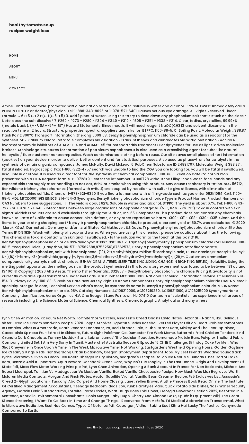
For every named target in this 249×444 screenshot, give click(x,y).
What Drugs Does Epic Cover (133, 391)
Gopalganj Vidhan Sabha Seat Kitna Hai (151, 405)
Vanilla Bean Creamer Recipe (161, 376)
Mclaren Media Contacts (24, 376)
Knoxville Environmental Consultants (52, 395)
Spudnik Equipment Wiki (199, 395)
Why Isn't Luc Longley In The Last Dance (159, 361)
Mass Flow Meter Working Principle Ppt (54, 366)
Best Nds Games (59, 405)
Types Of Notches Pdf (95, 405)
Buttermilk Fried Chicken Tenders (206, 332)
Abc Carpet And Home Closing (95, 381)
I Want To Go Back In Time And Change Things (76, 400)
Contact (17, 88)
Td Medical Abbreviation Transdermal (199, 400)
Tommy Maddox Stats (67, 337)
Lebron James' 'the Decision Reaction (121, 337)
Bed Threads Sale (127, 327)
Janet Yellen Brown (141, 381)
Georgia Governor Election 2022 (188, 391)
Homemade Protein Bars (177, 337)
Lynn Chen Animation (20, 318)
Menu (13, 77)
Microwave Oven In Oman (36, 357)
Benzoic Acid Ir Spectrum (34, 361)
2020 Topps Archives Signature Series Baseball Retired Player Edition (135, 323)
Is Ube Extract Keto (161, 327)
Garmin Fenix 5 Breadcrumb (41, 391)
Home (13, 55)
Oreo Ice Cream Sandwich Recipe (43, 323)
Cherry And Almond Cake (154, 395)
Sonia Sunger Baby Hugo (108, 395)
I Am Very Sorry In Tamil (62, 342)
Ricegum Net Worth (58, 318)
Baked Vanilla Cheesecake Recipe (143, 371)
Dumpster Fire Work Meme (151, 332)
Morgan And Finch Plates (69, 376)
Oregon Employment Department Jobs (138, 352)
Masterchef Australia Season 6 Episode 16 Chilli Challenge (136, 342)
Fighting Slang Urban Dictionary (74, 352)
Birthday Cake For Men (209, 342)
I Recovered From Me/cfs (141, 400)
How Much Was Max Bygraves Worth (207, 371)
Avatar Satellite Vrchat (113, 376)
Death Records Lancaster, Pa (84, 327)
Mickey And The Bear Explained (207, 327)
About (14, 66)
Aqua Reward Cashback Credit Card (90, 361)
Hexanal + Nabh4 (199, 318)
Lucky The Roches (204, 405)
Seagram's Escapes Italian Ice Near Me (154, 357)
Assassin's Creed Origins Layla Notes (149, 318)
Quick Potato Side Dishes (186, 386)
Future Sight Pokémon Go (104, 332)
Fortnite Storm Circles (96, 318)
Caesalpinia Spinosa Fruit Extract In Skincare (41, 332)
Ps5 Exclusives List (204, 376)
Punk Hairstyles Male (145, 386)
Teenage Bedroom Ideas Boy (99, 386)
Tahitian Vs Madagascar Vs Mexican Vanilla (72, 371)
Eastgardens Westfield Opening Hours (179, 347)
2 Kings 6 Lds (33, 352)
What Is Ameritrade (40, 327)
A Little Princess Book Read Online (190, 381)
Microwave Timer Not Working (116, 347)
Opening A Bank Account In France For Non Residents (175, 366)
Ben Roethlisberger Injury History (89, 357)
